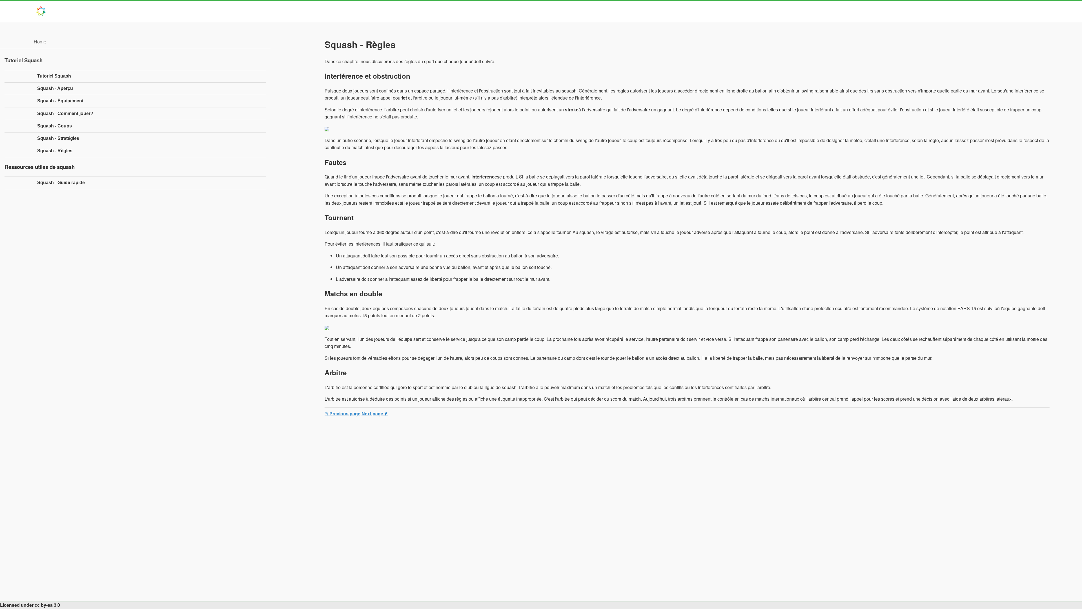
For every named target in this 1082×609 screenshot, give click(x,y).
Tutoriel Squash (54, 76)
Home (40, 42)
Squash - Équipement (60, 100)
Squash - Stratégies (58, 138)
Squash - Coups (54, 125)
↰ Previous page (342, 413)
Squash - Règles (54, 150)
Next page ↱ (375, 413)
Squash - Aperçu (55, 88)
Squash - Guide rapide (61, 182)
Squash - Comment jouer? (65, 113)
